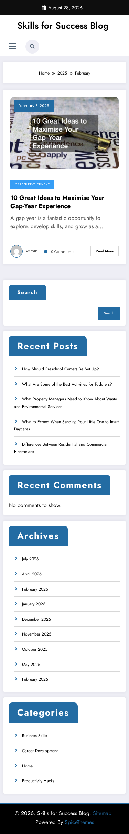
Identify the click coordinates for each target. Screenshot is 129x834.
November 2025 (36, 634)
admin (31, 251)
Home (27, 766)
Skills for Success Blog (63, 25)
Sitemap (102, 813)
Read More (105, 251)
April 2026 (32, 574)
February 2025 (35, 679)
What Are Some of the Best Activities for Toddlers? (67, 384)
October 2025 (34, 649)
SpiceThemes (79, 822)
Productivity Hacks (38, 781)
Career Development (32, 184)
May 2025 (31, 664)
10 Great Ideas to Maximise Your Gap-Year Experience (57, 202)
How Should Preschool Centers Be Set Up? (60, 369)
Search (27, 292)
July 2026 (30, 559)
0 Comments (63, 251)
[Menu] (12, 46)
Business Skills (34, 736)
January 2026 (33, 604)
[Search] (32, 46)
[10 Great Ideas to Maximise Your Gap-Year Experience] (64, 133)
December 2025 (36, 619)
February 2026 (35, 589)
